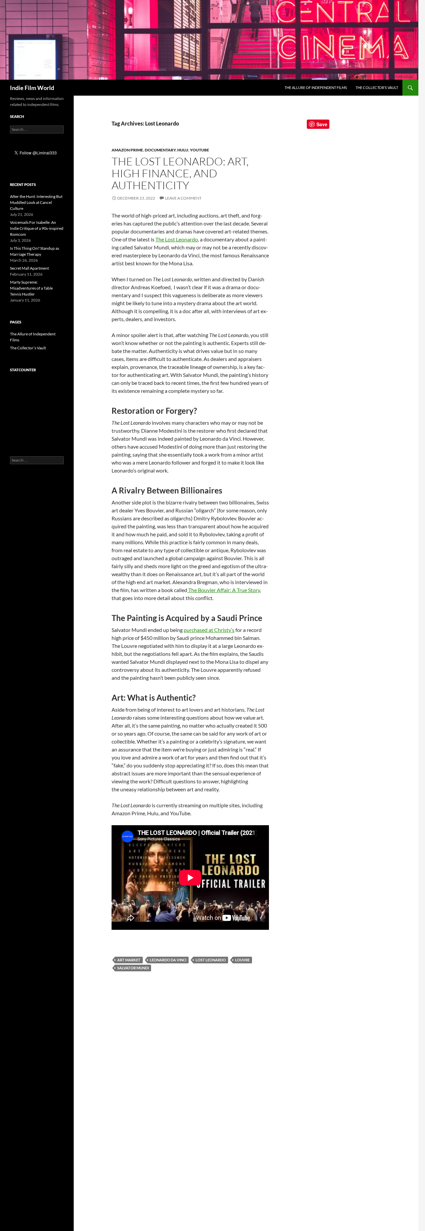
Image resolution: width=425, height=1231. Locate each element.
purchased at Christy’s (209, 630)
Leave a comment (183, 198)
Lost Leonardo (211, 960)
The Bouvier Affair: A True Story (223, 590)
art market (128, 960)
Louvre (242, 960)
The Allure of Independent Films (316, 87)
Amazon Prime (127, 149)
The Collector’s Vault (377, 87)
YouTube (199, 149)
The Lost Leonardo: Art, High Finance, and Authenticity (180, 173)
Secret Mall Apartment (29, 268)
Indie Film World (32, 87)
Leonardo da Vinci (168, 960)
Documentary (160, 149)
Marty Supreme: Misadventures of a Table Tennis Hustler (31, 288)
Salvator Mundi (133, 968)
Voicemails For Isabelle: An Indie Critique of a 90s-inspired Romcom (36, 228)
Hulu (182, 149)
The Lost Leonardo (176, 239)
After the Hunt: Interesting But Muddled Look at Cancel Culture (36, 202)
